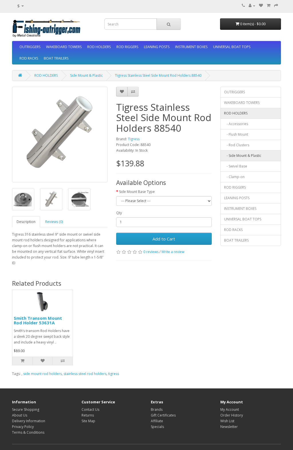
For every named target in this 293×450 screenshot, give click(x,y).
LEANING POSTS (156, 46)
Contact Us (90, 409)
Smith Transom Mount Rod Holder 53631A (38, 320)
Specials (157, 426)
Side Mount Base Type (137, 191)
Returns (88, 415)
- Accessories (236, 123)
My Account (229, 409)
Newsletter (229, 426)
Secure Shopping (25, 409)
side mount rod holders (42, 373)
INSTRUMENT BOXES (191, 46)
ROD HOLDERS (99, 46)
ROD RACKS (28, 58)
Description (26, 221)
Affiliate (157, 421)
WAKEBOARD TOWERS (64, 46)
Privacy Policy (23, 426)
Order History (231, 415)
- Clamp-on (234, 176)
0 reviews (151, 251)
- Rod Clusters (236, 145)
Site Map (88, 421)
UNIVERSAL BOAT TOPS (231, 46)
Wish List (227, 421)
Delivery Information (28, 421)
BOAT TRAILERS (56, 58)
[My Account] (252, 5)
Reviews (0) (54, 221)
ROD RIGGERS (127, 46)
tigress (113, 373)
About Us (19, 415)
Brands (157, 409)
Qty (119, 212)
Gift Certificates (163, 415)
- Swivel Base (235, 166)
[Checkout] (276, 5)
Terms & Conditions (28, 432)
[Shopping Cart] (268, 5)
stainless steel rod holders (85, 373)
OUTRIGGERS (29, 46)
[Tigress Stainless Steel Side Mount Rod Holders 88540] (60, 134)
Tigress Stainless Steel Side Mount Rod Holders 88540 (158, 75)
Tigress (134, 139)
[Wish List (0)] (261, 5)
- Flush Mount (236, 134)
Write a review (172, 251)
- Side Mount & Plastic (242, 155)
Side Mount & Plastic (86, 75)
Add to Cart (164, 239)
